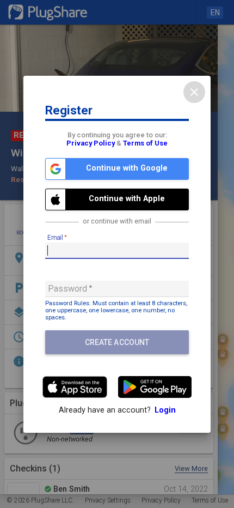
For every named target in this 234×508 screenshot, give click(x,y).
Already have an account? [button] (117, 410)
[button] (117, 169)
